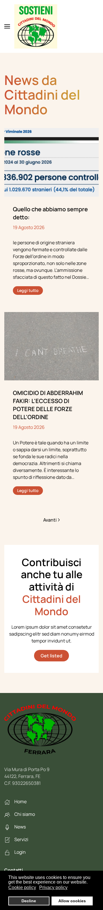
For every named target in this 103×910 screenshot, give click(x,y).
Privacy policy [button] (53, 887)
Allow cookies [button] (72, 901)
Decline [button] (28, 901)
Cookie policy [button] (22, 887)
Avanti (50, 520)
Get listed (51, 656)
